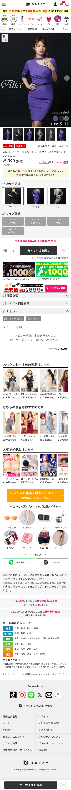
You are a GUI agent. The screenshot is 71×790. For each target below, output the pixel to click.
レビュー (63, 29)
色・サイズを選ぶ (30, 785)
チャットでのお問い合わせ (38, 705)
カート (6, 723)
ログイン (44, 162)
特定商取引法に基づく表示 (17, 750)
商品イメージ (16, 29)
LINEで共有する (22, 562)
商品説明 (32, 29)
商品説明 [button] (12, 295)
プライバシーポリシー (50, 743)
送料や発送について (49, 736)
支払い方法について (14, 736)
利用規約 (43, 750)
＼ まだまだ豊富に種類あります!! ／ (34, 495)
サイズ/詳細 (48, 29)
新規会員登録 (10, 716)
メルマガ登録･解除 (48, 723)
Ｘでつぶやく (55, 562)
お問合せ (8, 730)
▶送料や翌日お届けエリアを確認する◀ (35, 175)
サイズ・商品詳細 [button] (18, 303)
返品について (45, 730)
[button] (67, 78)
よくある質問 (10, 743)
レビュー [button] (12, 311)
